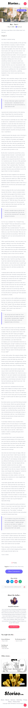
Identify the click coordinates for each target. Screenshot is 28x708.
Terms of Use (16, 701)
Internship (19, 700)
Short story (21, 566)
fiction (16, 566)
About (2, 700)
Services (13, 700)
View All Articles (14, 626)
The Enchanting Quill (20, 639)
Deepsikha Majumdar (13, 606)
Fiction (15, 562)
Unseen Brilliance (5, 639)
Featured (12, 566)
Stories (7, 700)
